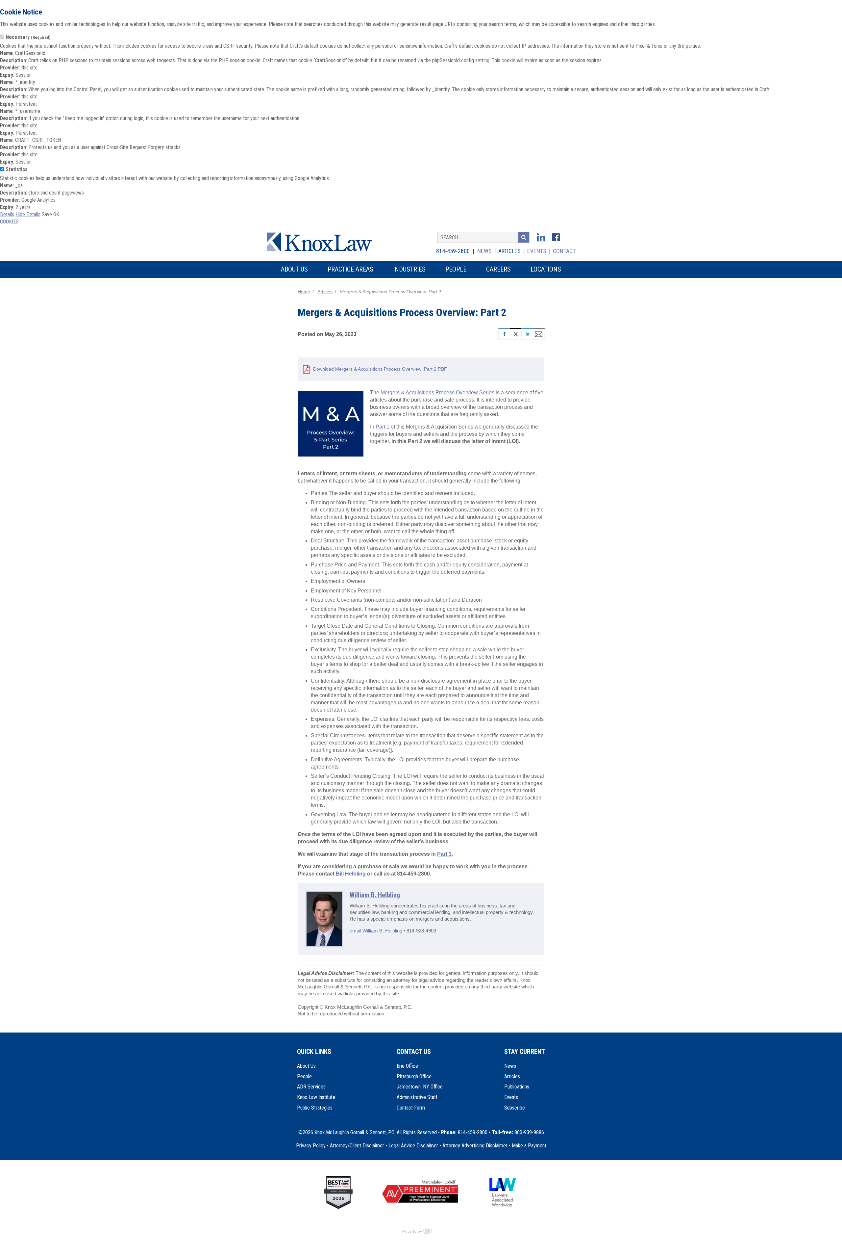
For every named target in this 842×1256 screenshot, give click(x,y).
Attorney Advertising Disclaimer (475, 1145)
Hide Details (27, 214)
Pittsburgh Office (414, 1076)
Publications (516, 1087)
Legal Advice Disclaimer (413, 1145)
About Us (306, 1066)
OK (56, 214)
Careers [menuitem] (498, 269)
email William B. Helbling (376, 930)
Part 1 (382, 427)
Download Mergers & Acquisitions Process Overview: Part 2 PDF (380, 369)
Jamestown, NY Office (420, 1087)
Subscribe (514, 1108)
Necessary (28, 37)
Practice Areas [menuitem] (350, 269)
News (484, 251)
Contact (564, 251)
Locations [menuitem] (546, 269)
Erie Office (407, 1066)
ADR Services (311, 1087)
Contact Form (411, 1108)
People (304, 1076)
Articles (509, 251)
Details (7, 214)
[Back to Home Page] (323, 241)
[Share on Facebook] (504, 333)
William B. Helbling (375, 895)
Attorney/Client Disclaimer (357, 1145)
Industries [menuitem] (409, 269)
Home (304, 291)
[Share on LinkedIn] (527, 333)
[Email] (539, 333)
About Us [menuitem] (294, 269)
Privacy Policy (311, 1145)
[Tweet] (515, 333)
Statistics (17, 169)
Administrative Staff (417, 1097)
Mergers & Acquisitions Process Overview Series (437, 392)
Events (536, 251)
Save (47, 214)
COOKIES (9, 222)
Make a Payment (529, 1145)
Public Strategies (315, 1108)
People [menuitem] (455, 269)
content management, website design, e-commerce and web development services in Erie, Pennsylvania (421, 1231)
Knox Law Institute (316, 1097)
